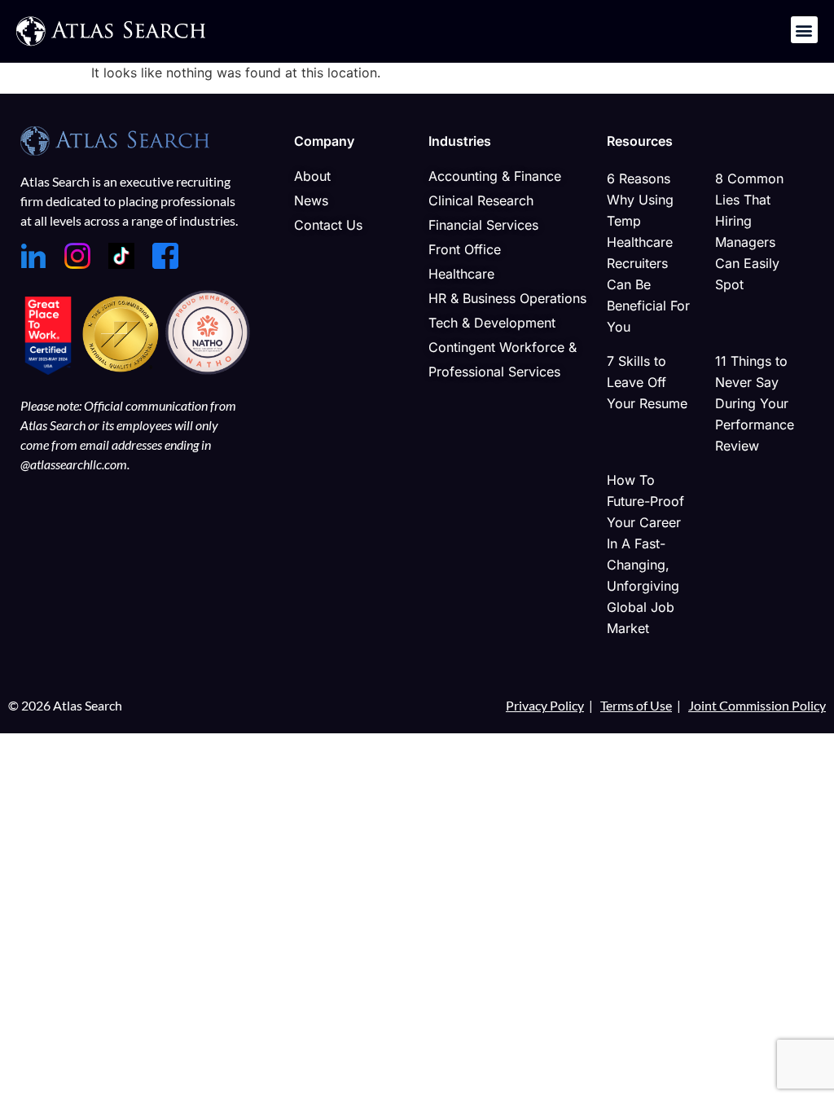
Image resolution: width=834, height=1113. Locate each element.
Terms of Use (636, 705)
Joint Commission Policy (757, 705)
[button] (804, 29)
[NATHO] (207, 370)
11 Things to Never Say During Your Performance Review (754, 403)
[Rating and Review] (48, 370)
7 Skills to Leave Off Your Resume (647, 382)
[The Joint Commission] (122, 370)
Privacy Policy (545, 705)
